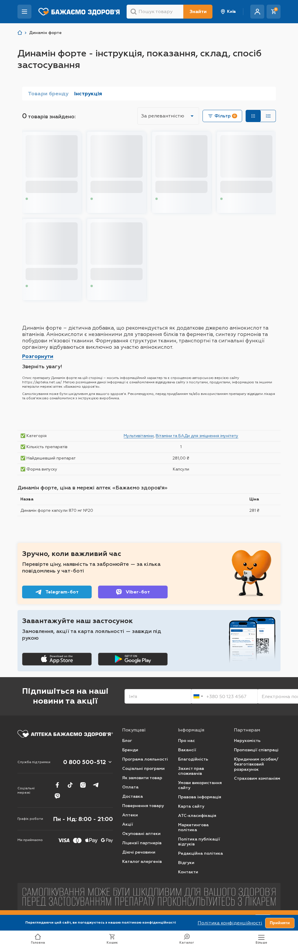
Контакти (188, 872)
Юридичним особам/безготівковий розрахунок (256, 764)
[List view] (268, 116)
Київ (231, 11)
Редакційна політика (200, 853)
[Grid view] (253, 116)
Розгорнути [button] (37, 356)
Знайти (198, 11)
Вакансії (187, 749)
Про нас (186, 740)
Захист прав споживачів (191, 771)
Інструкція (88, 93)
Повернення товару (143, 805)
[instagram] (83, 785)
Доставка (132, 796)
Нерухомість (247, 740)
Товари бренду (48, 93)
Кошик (112, 943)
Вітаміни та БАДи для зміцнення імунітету (197, 435)
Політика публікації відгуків (199, 842)
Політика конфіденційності (230, 923)
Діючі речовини (138, 852)
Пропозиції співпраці (256, 749)
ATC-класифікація (197, 815)
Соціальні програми (143, 768)
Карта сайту (191, 806)
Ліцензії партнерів (142, 842)
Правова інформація (199, 797)
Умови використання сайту (200, 785)
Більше (261, 943)
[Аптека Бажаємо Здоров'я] (19, 33)
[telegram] (95, 785)
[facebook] (57, 785)
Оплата (130, 787)
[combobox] (198, 696)
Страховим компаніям (257, 778)
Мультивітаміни (139, 435)
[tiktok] (70, 785)
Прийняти (280, 922)
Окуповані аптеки (141, 833)
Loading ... (39, 198)
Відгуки (186, 862)
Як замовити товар (142, 777)
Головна (38, 943)
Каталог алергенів (142, 861)
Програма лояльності (145, 759)
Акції (127, 824)
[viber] (57, 796)
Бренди (130, 749)
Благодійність (193, 759)
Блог (127, 740)
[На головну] (65, 733)
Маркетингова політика (193, 827)
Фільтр (225, 116)
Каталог (186, 943)
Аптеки (130, 815)
